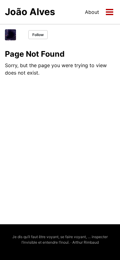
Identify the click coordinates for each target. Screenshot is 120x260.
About (92, 12)
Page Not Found (35, 54)
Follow (38, 34)
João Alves (30, 11)
